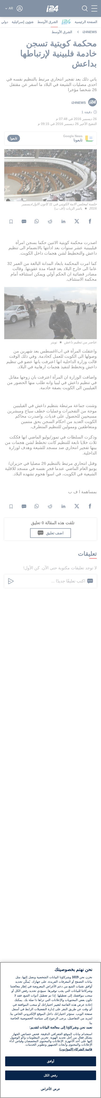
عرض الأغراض (50, 1089)
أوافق (50, 1061)
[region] (50, 1030)
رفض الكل (50, 1075)
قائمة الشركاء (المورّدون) (75, 1049)
